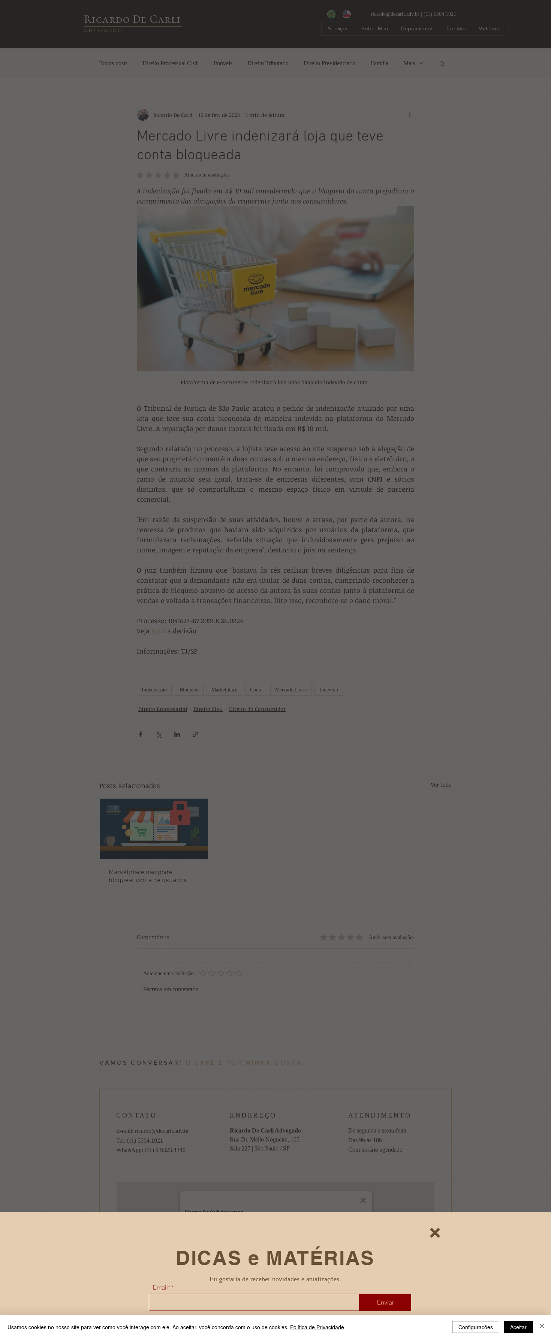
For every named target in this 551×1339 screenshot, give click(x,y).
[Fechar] (542, 1327)
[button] (435, 1232)
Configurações (475, 1327)
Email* (161, 1287)
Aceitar (518, 1327)
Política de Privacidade (317, 1327)
